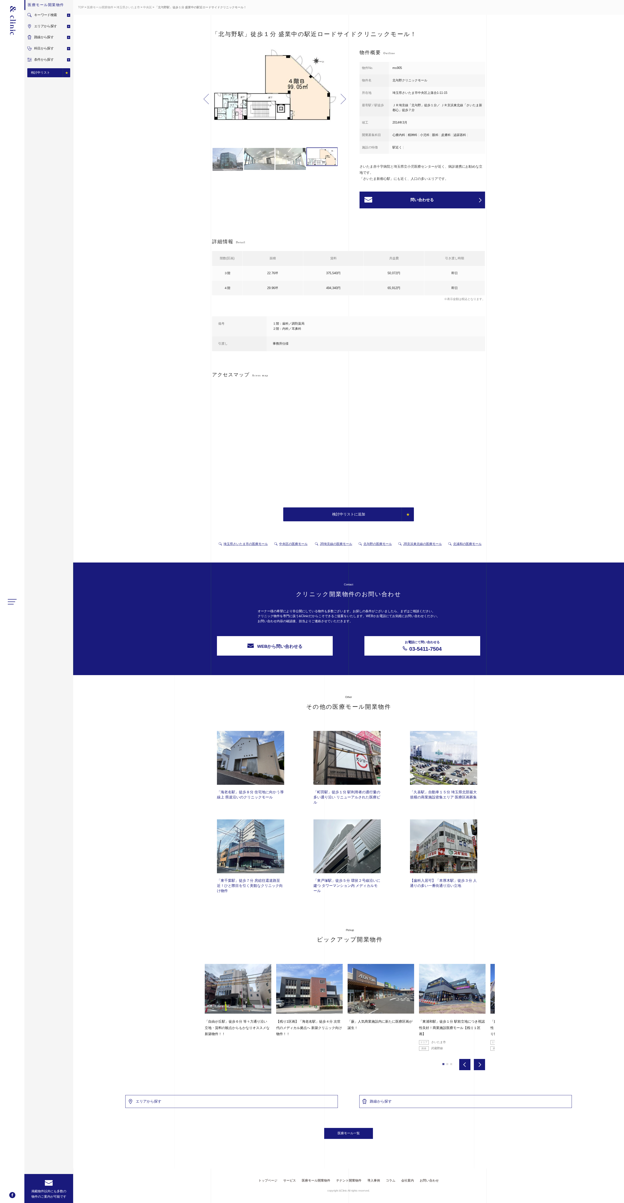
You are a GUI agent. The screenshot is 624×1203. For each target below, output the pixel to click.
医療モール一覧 (349, 1133)
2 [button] (447, 1064)
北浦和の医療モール (467, 544)
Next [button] (343, 99)
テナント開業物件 (348, 1180)
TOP (81, 7)
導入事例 (373, 1180)
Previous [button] (206, 99)
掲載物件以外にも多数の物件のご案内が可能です (48, 1193)
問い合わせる (422, 200)
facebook (12, 1195)
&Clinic (12, 20)
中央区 (147, 7)
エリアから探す (148, 1101)
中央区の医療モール (293, 544)
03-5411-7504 (423, 646)
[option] (275, 86)
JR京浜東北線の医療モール (422, 544)
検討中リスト (40, 72)
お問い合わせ (429, 1180)
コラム (390, 1180)
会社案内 (407, 1180)
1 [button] (443, 1064)
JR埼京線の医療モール (336, 544)
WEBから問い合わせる (279, 646)
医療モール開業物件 (100, 7)
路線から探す (381, 1101)
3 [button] (451, 1064)
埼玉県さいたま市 (128, 7)
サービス (289, 1180)
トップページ (267, 1180)
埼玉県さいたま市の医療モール (246, 544)
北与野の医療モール (377, 544)
